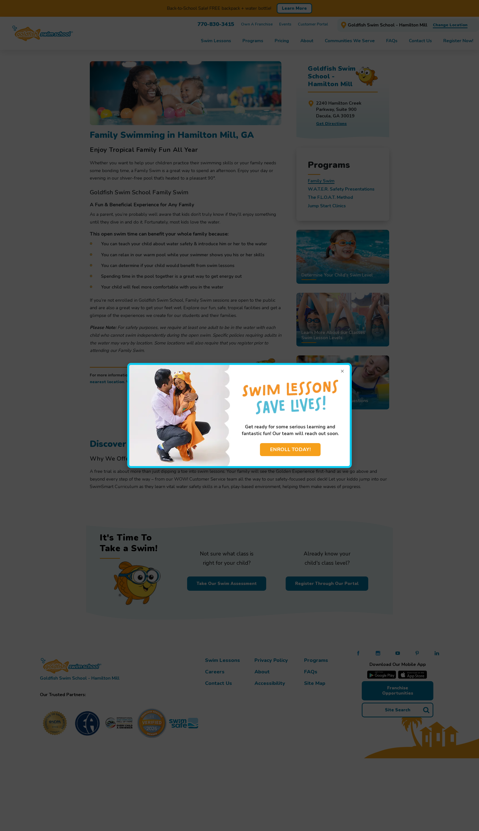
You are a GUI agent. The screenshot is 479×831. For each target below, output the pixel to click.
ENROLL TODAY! (290, 449)
